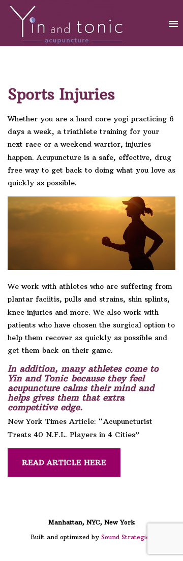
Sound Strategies (126, 537)
